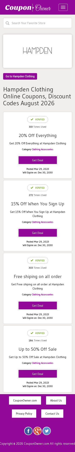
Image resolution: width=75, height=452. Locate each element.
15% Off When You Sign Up (37, 204)
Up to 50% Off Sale (38, 349)
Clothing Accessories (42, 149)
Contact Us (52, 413)
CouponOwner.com (25, 400)
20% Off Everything (38, 135)
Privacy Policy (24, 413)
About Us (56, 400)
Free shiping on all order (38, 276)
